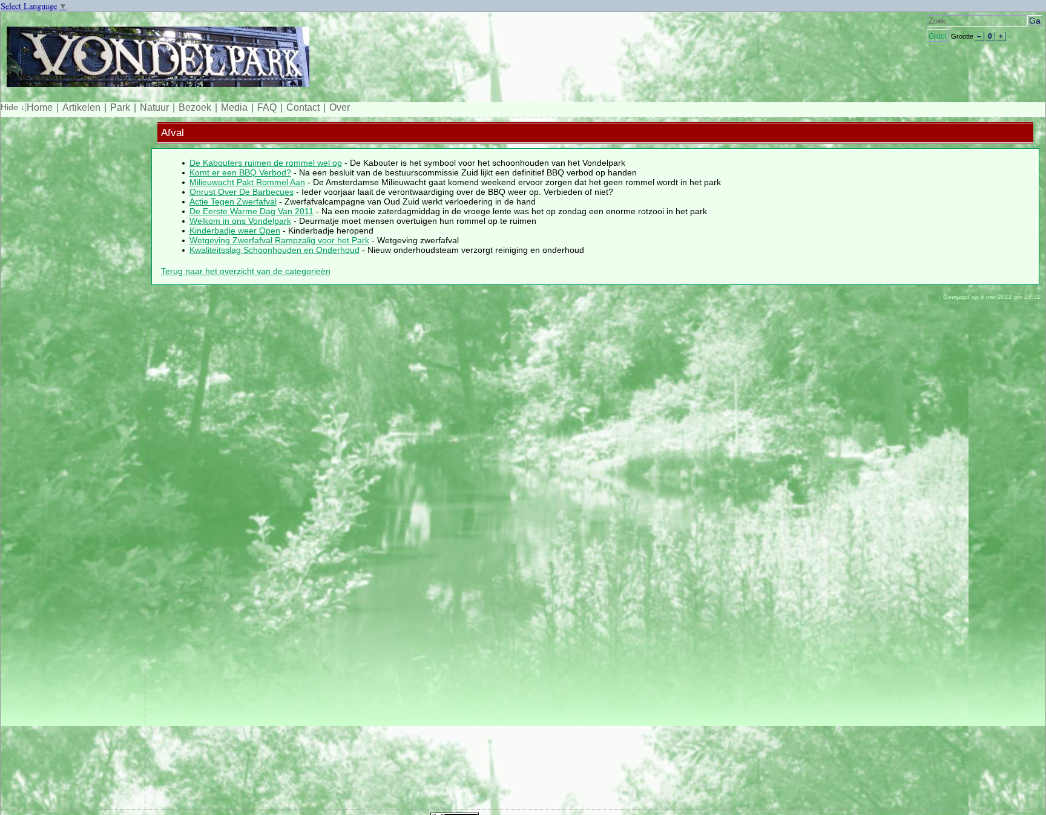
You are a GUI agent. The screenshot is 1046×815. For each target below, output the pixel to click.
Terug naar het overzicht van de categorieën (246, 271)
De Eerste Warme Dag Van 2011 (251, 211)
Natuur (154, 107)
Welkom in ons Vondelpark (240, 221)
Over (339, 107)
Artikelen (81, 107)
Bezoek (195, 107)
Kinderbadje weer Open (234, 230)
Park (120, 107)
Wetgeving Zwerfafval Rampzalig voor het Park (279, 240)
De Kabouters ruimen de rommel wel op (265, 163)
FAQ (267, 107)
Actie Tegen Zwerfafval (233, 201)
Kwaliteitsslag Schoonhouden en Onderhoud (274, 250)
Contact (303, 107)
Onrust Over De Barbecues (241, 192)
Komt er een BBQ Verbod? (240, 172)
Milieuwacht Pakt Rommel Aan (247, 182)
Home (40, 107)
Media (234, 107)
